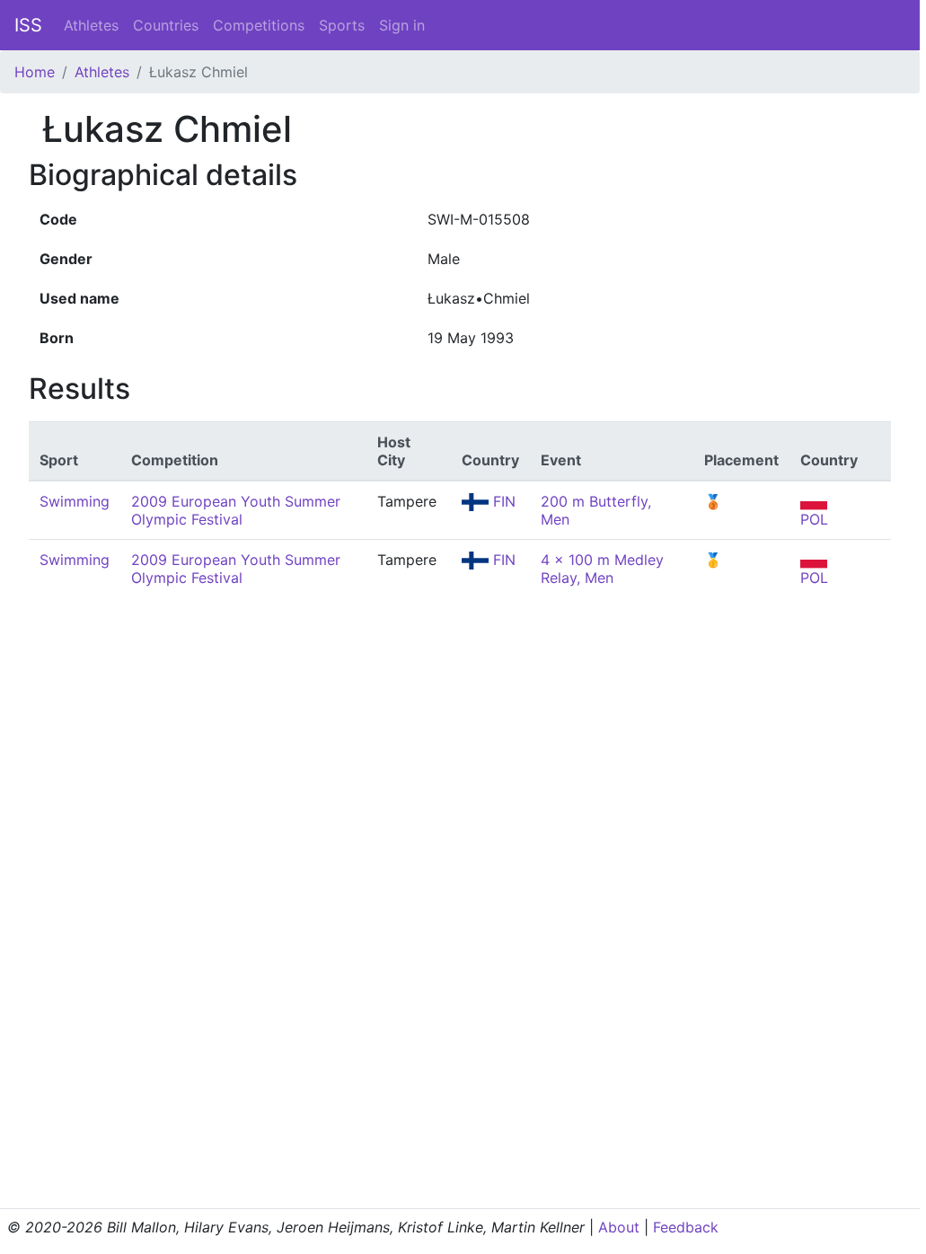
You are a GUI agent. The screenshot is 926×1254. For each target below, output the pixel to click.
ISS (28, 25)
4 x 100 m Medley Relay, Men (602, 569)
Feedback (686, 1227)
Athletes (91, 25)
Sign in (402, 25)
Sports (342, 25)
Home (34, 72)
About (618, 1227)
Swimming (75, 501)
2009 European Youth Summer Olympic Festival (235, 510)
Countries (165, 25)
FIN (502, 501)
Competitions (258, 25)
